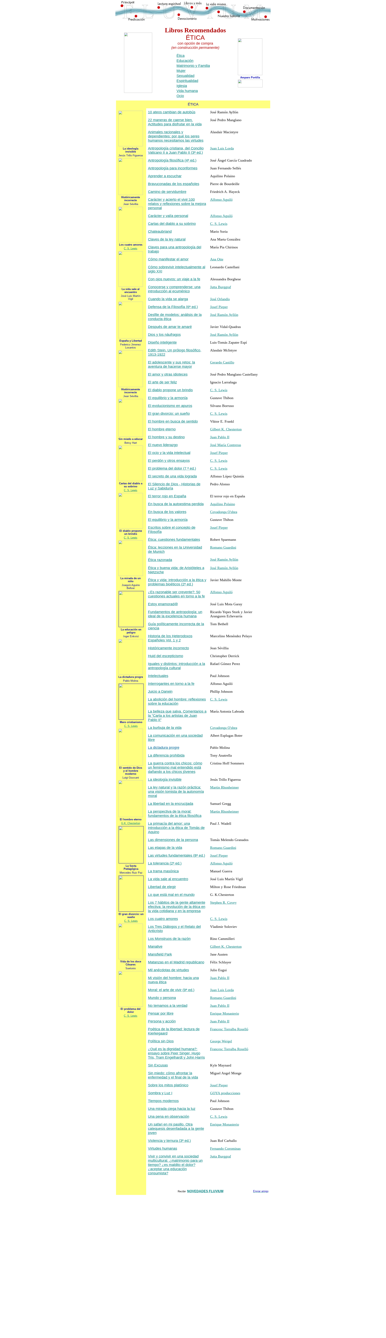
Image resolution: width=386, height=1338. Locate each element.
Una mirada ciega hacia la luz (171, 1109)
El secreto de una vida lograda (172, 476)
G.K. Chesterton (130, 823)
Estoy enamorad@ (163, 604)
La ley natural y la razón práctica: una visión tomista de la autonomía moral (176, 791)
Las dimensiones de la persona (173, 840)
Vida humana (187, 91)
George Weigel (221, 1041)
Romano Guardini (223, 547)
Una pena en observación (168, 1117)
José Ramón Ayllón (224, 315)
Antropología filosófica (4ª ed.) (172, 160)
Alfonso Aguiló (221, 200)
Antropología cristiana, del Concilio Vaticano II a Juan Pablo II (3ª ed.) (176, 150)
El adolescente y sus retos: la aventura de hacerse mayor (171, 364)
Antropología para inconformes (172, 168)
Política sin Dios (161, 1041)
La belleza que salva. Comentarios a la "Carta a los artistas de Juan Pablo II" (177, 715)
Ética (181, 56)
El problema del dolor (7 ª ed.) (172, 468)
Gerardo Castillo (222, 362)
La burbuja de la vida (165, 728)
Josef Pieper (219, 307)
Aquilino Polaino (222, 504)
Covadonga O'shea (223, 512)
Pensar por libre (160, 1013)
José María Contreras (225, 445)
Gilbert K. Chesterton (226, 429)
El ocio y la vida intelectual (169, 453)
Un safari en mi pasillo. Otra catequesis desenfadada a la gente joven (176, 1128)
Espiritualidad (187, 81)
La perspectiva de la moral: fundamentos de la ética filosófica (174, 813)
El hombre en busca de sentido (173, 421)
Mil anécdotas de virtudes (168, 970)
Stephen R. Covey (223, 903)
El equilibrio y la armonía (168, 398)
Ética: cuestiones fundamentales (174, 540)
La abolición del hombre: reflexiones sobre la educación (177, 701)
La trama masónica (163, 871)
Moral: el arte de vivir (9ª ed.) (171, 990)
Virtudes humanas (162, 1148)
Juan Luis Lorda (222, 148)
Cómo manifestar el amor (168, 259)
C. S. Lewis (130, 248)
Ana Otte (216, 259)
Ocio (180, 96)
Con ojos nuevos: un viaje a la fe (174, 279)
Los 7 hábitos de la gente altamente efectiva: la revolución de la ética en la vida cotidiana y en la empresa (176, 907)
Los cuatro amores (163, 919)
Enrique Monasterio (224, 1013)
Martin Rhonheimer (224, 787)
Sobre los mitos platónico (168, 1085)
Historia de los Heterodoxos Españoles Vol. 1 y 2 (170, 638)
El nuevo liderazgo (163, 445)
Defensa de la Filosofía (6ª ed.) (173, 307)
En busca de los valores (167, 512)
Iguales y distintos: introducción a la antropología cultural (176, 666)
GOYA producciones (225, 1093)
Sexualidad (185, 76)
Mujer (181, 71)
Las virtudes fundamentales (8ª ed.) (176, 855)
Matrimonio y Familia (193, 66)
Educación (185, 61)
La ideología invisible (165, 780)
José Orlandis (220, 299)
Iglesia (182, 86)
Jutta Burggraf (220, 287)
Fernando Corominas (225, 1148)
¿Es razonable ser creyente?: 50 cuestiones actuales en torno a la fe (176, 594)
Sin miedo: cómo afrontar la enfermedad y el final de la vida (173, 1075)
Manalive (155, 947)
